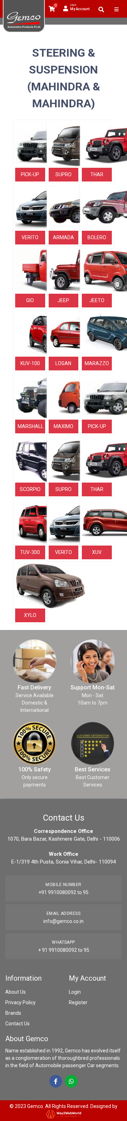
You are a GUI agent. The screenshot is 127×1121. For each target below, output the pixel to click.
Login (75, 992)
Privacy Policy (20, 1002)
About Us (15, 992)
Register (78, 1002)
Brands (13, 1013)
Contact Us (17, 1023)
